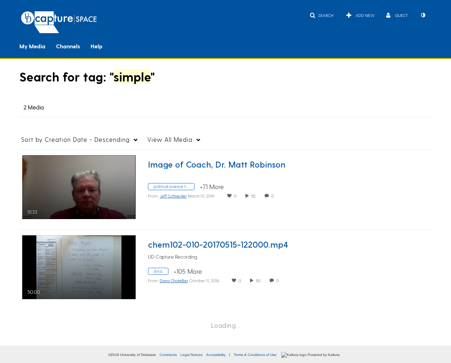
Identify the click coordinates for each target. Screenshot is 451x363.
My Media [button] (32, 46)
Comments (168, 355)
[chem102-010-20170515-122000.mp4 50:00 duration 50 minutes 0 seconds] (79, 266)
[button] (321, 15)
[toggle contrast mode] (423, 15)
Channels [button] (68, 46)
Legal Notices (191, 355)
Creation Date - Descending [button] (75, 139)
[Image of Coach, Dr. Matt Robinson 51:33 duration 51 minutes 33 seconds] (79, 186)
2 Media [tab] (34, 107)
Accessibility (216, 355)
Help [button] (97, 46)
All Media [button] (169, 139)
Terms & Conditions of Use (255, 355)
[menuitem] (37, 45)
